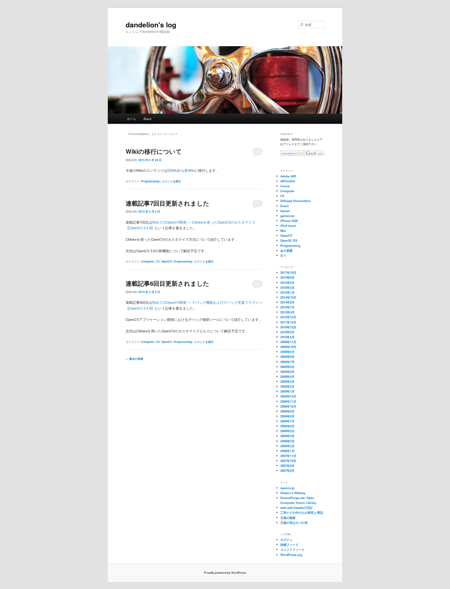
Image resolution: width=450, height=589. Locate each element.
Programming (150, 181)
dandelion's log (151, 24)
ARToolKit (287, 181)
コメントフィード (292, 549)
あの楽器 (286, 250)
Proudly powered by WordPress (225, 572)
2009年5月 (287, 371)
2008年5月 (287, 431)
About (147, 118)
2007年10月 (288, 460)
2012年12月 (288, 317)
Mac (283, 230)
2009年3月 (287, 381)
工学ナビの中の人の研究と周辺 (301, 512)
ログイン (286, 539)
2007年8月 (287, 470)
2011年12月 (288, 322)
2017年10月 (288, 272)
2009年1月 (287, 391)
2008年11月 (288, 401)
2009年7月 (287, 362)
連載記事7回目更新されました (167, 203)
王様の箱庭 (288, 517)
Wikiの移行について (154, 151)
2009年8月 (287, 356)
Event (284, 206)
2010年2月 (287, 337)
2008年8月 (287, 416)
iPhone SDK (289, 220)
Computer (147, 261)
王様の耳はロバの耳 (294, 522)
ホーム (131, 118)
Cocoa (284, 186)
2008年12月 (288, 396)
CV (158, 261)
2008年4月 (287, 436)
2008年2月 (287, 446)
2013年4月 (287, 312)
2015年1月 (287, 292)
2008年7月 (287, 421)
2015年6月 (287, 277)
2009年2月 (287, 386)
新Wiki (189, 170)
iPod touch (288, 225)
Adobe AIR (288, 176)
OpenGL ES (288, 240)
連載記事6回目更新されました (167, 283)
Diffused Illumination (295, 201)
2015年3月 (287, 287)
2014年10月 (288, 297)
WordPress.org (291, 554)
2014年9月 (287, 302)
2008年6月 (287, 426)
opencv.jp (287, 488)
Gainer (285, 211)
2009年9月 (287, 351)
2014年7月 (287, 307)
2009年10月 (288, 347)
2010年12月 (288, 327)
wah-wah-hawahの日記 (296, 507)
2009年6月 (287, 366)
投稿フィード (289, 544)
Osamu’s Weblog (292, 493)
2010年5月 (287, 332)
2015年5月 (287, 282)
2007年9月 (287, 465)
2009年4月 (287, 376)
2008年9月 (287, 411)
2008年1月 (287, 451)
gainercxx (287, 216)
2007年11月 (288, 456)
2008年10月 (288, 406)
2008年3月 (287, 441)
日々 (283, 255)
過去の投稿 (134, 358)
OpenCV (166, 261)
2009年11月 (288, 342)
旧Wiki (172, 170)
